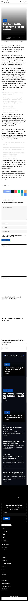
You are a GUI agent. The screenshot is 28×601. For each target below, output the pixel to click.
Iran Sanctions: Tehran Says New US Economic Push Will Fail (13, 395)
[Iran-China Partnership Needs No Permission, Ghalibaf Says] (14, 287)
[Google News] (12, 497)
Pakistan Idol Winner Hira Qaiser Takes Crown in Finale (12, 457)
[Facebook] (3, 497)
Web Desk (9, 37)
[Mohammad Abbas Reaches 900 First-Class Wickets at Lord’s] (14, 331)
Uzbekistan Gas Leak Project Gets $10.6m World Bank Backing (13, 369)
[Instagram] (15, 497)
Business (7, 364)
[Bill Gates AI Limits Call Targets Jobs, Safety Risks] (14, 309)
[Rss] (18, 497)
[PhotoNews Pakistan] (6, 1)
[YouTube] (9, 497)
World (11, 390)
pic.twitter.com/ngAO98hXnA (9, 156)
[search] (18, 1)
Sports (4, 20)
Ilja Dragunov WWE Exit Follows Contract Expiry (12, 428)
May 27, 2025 (13, 112)
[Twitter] (6, 497)
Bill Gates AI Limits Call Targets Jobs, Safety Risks (12, 319)
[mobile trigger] (2, 1)
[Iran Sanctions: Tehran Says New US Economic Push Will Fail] (14, 385)
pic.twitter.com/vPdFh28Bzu (9, 108)
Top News (6, 390)
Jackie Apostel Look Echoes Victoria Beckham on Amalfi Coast (13, 442)
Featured (9, 186)
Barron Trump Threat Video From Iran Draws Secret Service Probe (13, 473)
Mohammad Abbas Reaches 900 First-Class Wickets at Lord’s (12, 341)
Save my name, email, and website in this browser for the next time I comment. (14, 236)
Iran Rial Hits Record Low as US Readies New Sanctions (13, 416)
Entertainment (6, 439)
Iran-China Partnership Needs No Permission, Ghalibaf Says (11, 298)
